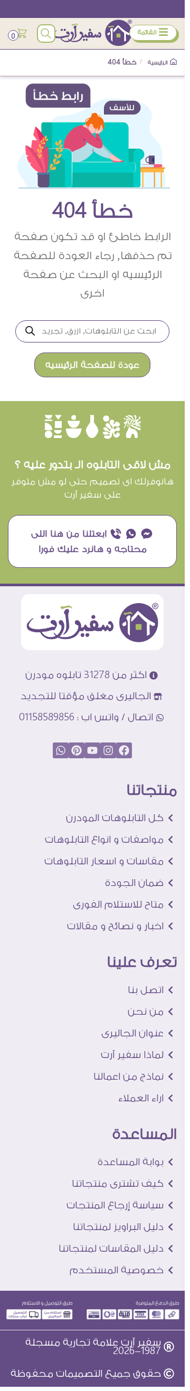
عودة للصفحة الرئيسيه (92, 365)
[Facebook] (124, 750)
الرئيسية (158, 63)
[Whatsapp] (61, 750)
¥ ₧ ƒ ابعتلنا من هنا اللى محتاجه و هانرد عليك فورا (92, 541)
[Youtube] (92, 750)
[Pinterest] (76, 750)
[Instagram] (108, 750)
